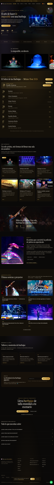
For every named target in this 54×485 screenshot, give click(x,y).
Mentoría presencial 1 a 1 (34, 464)
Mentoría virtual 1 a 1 (33, 462)
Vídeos (19, 468)
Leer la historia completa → (32, 262)
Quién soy (22, 3)
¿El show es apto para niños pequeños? (9, 440)
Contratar (50, 3)
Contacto (33, 3)
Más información (21, 479)
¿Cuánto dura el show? (5, 444)
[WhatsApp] (51, 482)
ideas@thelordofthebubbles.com (27, 414)
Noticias (26, 3)
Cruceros (12, 477)
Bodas (3, 477)
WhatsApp (44, 464)
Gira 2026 (14, 3)
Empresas (7, 477)
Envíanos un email (33, 411)
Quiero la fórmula (46, 378)
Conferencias (38, 3)
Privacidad (47, 482)
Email (43, 466)
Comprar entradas (47, 85)
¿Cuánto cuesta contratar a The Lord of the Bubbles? (11, 429)
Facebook (44, 462)
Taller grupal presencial (34, 460)
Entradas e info (49, 79)
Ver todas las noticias (27, 329)
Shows (18, 3)
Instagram (44, 460)
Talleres (29, 3)
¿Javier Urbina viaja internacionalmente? (9, 433)
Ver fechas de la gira (5, 25)
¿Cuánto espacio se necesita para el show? (9, 436)
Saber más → (5, 362)
